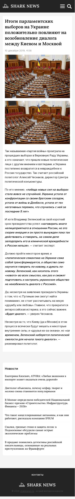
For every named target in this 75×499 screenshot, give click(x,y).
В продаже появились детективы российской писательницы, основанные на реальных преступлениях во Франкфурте (33, 445)
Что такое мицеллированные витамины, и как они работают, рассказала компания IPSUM (37, 416)
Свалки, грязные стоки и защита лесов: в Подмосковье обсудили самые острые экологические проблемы (31, 430)
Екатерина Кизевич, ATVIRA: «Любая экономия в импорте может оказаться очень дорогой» (35, 377)
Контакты (37, 475)
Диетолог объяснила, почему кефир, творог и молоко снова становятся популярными (33, 389)
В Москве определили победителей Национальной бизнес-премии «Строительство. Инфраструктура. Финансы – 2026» (37, 403)
